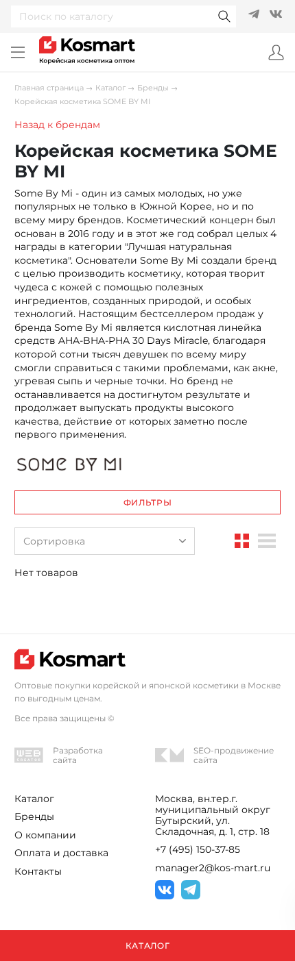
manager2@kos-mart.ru (212, 867)
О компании (45, 834)
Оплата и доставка (61, 852)
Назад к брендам (57, 124)
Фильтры (147, 502)
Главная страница (49, 88)
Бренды (153, 88)
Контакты (38, 871)
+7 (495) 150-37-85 (197, 849)
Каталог (110, 88)
